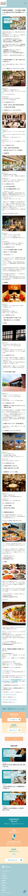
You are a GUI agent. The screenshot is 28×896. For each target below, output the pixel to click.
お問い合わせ (4, 887)
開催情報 (3, 880)
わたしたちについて (6, 871)
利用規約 (3, 890)
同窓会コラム (4, 883)
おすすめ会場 (4, 878)
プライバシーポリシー (6, 892)
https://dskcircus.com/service (9, 694)
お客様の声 (4, 875)
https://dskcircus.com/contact (9, 699)
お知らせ (3, 885)
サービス (3, 873)
